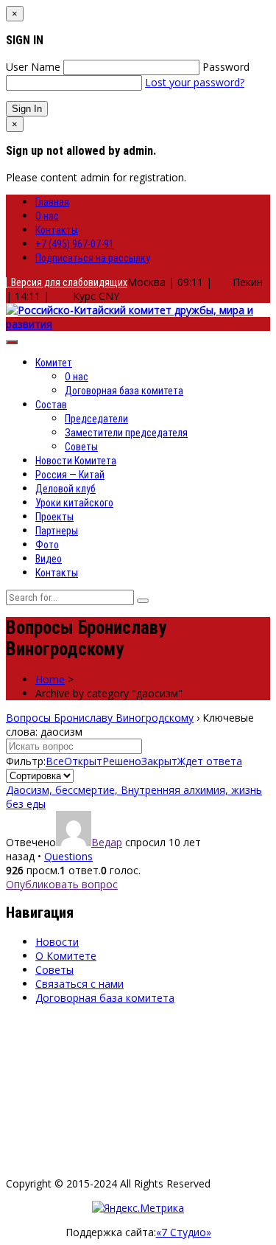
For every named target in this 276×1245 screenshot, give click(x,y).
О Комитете (65, 956)
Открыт (83, 761)
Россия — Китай (70, 475)
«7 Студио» (183, 1232)
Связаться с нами (79, 984)
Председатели (96, 419)
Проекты (54, 517)
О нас (47, 216)
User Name (33, 67)
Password (226, 67)
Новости (57, 942)
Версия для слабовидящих (67, 282)
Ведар (106, 842)
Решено (121, 761)
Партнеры (56, 531)
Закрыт (159, 761)
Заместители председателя (126, 433)
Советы (81, 447)
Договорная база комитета (124, 391)
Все (55, 761)
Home (50, 679)
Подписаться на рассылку (92, 258)
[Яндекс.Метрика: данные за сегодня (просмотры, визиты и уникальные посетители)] (138, 1208)
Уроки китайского (74, 503)
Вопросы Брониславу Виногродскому (100, 718)
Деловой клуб (65, 489)
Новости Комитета (75, 461)
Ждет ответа (209, 761)
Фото (47, 545)
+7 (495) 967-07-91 (74, 244)
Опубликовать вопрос (62, 884)
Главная (52, 202)
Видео (48, 559)
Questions (68, 856)
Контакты (56, 230)
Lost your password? (194, 82)
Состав (51, 405)
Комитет (53, 363)
